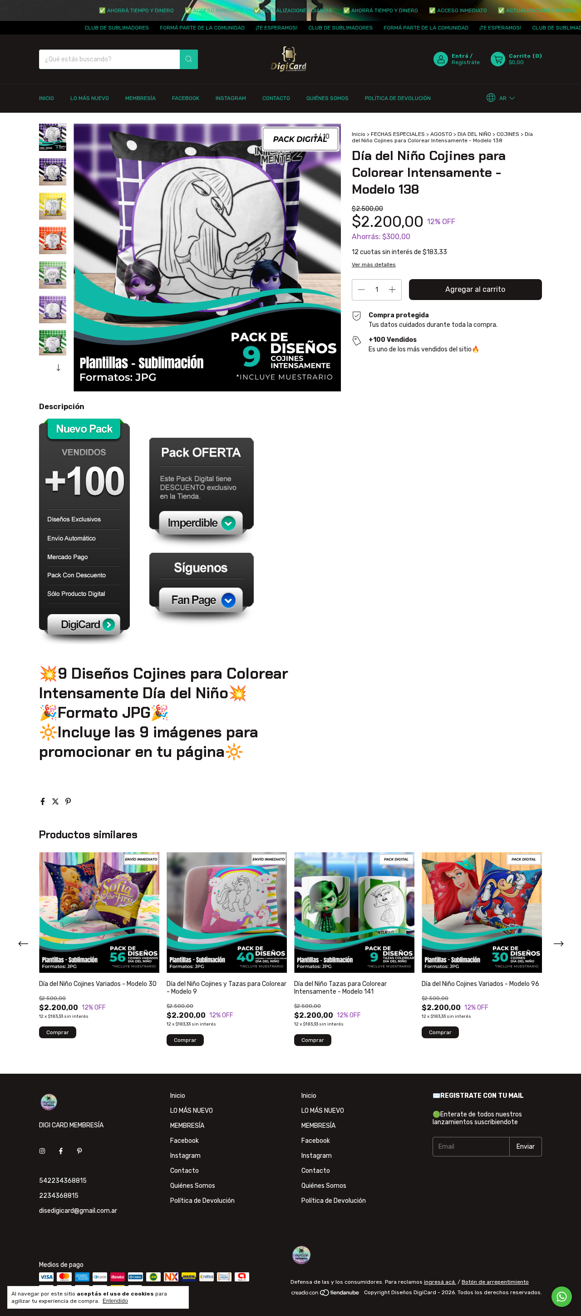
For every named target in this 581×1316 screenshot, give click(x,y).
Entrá (460, 56)
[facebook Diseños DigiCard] (61, 1151)
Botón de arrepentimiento (495, 1282)
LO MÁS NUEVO (89, 98)
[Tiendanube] (325, 1294)
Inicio (46, 98)
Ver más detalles (374, 264)
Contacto (276, 98)
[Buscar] (189, 59)
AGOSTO (441, 134)
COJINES (508, 134)
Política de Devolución (398, 98)
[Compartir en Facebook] (43, 801)
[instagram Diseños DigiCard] (42, 1151)
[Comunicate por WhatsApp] (561, 1296)
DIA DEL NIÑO (474, 134)
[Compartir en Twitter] (56, 801)
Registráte (466, 62)
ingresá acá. (440, 1282)
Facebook (185, 98)
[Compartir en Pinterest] (68, 801)
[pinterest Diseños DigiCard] (79, 1151)
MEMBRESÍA (140, 98)
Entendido (115, 1301)
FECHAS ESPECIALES (398, 134)
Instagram (231, 98)
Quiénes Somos (327, 98)
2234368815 (59, 1196)
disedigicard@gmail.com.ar (78, 1211)
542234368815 (63, 1181)
